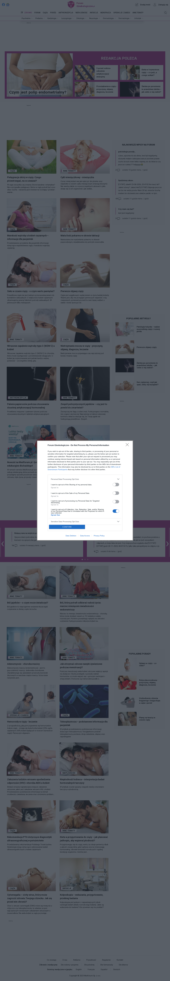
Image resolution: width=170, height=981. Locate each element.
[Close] (128, 445)
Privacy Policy (99, 536)
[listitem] (85, 479)
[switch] (116, 484)
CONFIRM (67, 527)
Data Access (85, 536)
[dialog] (85, 490)
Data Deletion (71, 536)
